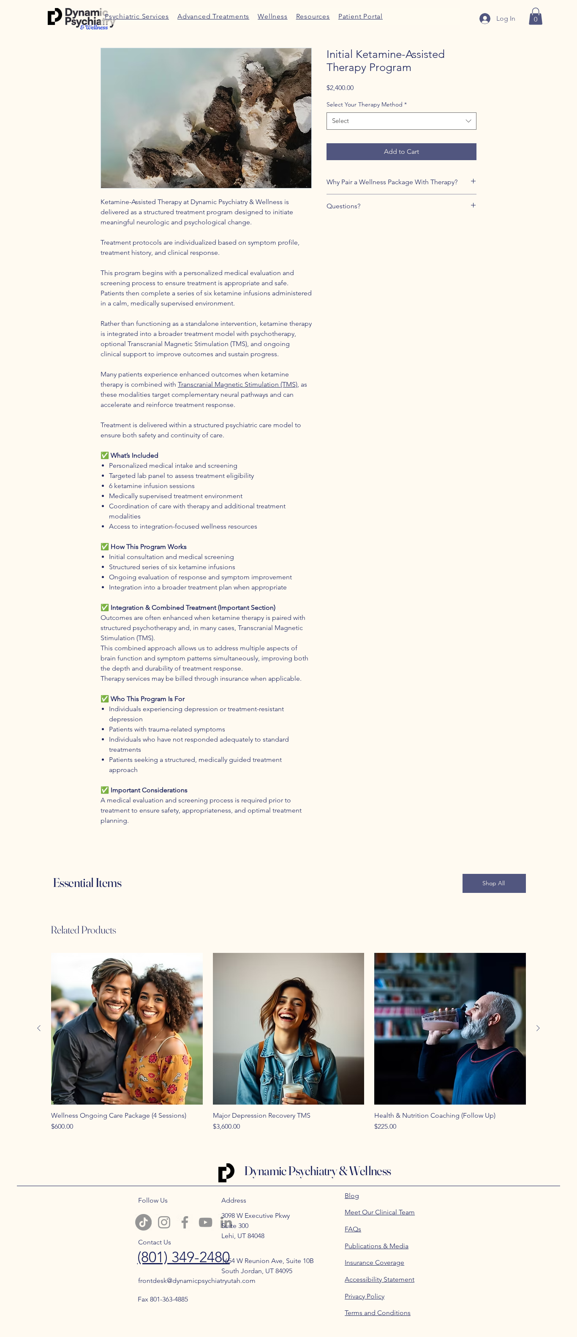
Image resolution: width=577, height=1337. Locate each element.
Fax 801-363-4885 (163, 1299)
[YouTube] (205, 1222)
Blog (352, 1196)
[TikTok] (143, 1222)
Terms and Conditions (378, 1313)
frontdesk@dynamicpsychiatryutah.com (197, 1281)
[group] (288, 1046)
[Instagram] (164, 1222)
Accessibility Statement (379, 1279)
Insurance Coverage (374, 1262)
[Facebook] (185, 1222)
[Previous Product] (39, 1028)
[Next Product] (538, 1028)
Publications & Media (376, 1246)
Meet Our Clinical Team (380, 1212)
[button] (313, 16)
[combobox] (401, 121)
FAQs (353, 1229)
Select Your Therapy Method (367, 104)
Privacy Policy (364, 1296)
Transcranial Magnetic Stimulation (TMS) (237, 384)
